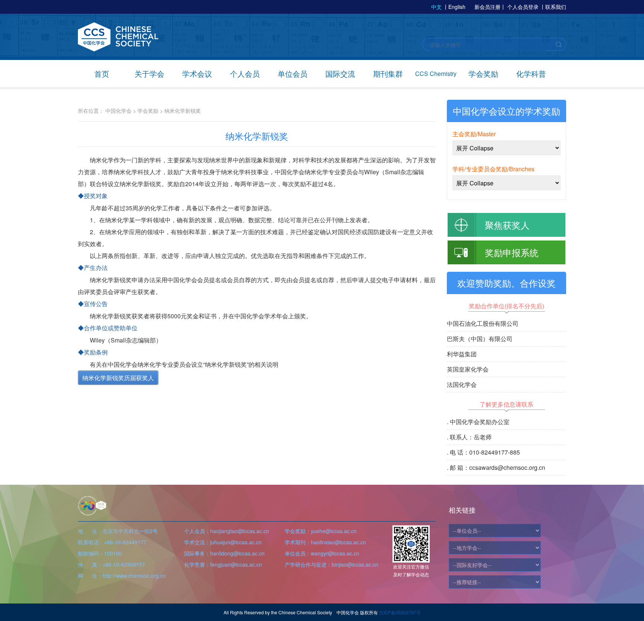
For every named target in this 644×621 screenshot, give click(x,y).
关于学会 (149, 73)
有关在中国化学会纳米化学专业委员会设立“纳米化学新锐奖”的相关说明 (184, 364)
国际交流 (340, 73)
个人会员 (245, 73)
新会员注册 (487, 6)
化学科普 (531, 73)
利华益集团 (462, 354)
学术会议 (197, 73)
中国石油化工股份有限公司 (482, 323)
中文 (436, 6)
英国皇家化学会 (468, 369)
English (456, 6)
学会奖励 (483, 73)
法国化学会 (462, 384)
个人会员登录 (523, 6)
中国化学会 (118, 110)
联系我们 (555, 6)
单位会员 (292, 73)
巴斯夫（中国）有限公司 (479, 338)
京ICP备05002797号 (400, 612)
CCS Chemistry (436, 73)
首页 (101, 73)
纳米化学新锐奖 (182, 110)
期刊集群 (388, 73)
